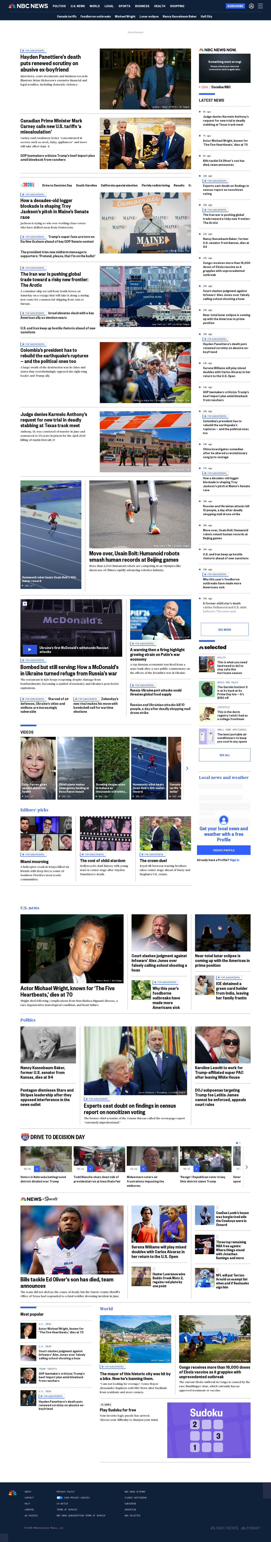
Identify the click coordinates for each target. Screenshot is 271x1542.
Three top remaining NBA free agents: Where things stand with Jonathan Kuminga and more (231, 1249)
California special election (119, 185)
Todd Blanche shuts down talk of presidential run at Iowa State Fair (97, 1179)
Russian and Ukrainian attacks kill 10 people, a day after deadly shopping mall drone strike (160, 708)
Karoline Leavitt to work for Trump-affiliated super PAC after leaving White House (219, 1072)
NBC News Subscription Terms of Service (81, 1515)
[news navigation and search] (260, 6)
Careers (29, 1509)
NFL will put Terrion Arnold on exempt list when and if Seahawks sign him (232, 1281)
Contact (29, 1497)
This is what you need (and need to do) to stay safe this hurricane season (232, 667)
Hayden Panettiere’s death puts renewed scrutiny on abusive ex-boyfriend (50, 63)
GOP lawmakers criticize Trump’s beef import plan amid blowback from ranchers (57, 157)
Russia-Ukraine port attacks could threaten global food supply (156, 692)
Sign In (234, 860)
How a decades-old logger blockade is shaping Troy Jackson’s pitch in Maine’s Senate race (54, 208)
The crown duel (153, 860)
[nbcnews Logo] (13, 1492)
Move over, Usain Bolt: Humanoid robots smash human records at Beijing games (134, 556)
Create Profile (224, 850)
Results (179, 185)
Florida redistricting (156, 185)
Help (27, 1503)
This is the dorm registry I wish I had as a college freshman (232, 715)
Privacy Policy (66, 1491)
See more (224, 629)
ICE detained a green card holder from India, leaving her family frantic (232, 990)
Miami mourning (34, 861)
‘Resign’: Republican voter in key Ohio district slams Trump (202, 1179)
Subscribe (130, 1503)
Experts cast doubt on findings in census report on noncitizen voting (226, 189)
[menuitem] (59, 6)
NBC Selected (132, 1515)
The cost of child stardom (102, 860)
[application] (145, 143)
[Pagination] (237, 1143)
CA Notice (62, 1503)
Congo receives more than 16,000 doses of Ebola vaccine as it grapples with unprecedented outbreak (226, 269)
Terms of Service (67, 1509)
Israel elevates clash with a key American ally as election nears (57, 315)
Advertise (130, 1509)
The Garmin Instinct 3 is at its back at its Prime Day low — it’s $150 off (232, 692)
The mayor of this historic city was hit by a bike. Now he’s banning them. (135, 1376)
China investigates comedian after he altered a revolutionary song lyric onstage (225, 453)
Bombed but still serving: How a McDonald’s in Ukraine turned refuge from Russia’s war (69, 670)
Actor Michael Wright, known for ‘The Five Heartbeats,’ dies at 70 (225, 142)
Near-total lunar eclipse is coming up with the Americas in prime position (226, 319)
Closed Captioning (136, 1497)
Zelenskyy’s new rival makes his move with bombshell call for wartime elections (95, 705)
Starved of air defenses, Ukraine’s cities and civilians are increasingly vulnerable (44, 705)
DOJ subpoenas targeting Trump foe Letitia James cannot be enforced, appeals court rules (220, 1097)
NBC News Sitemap (135, 1491)
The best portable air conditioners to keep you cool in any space (232, 737)
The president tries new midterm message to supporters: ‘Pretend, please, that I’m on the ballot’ (57, 253)
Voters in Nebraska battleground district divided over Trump (43, 1179)
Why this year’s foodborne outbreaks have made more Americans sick (222, 583)
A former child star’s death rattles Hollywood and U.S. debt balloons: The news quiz (225, 607)
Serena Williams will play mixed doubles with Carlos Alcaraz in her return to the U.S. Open (227, 372)
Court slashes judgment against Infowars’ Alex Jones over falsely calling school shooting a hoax (226, 295)
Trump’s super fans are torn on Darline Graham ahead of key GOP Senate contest (57, 238)
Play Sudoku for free (118, 1409)
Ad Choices (31, 1515)
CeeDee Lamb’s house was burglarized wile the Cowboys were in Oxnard (232, 1218)
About (28, 1491)
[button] (109, 6)
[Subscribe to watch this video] (71, 628)
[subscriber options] (251, 6)
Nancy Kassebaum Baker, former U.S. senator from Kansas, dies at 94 (226, 243)
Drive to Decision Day (57, 185)
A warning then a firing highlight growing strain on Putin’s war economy (157, 654)
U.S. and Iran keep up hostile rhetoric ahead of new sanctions (57, 330)
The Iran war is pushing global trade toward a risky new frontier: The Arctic (54, 279)
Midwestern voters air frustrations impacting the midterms (145, 1181)
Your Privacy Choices (76, 1497)
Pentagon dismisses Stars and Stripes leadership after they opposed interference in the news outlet (47, 1097)
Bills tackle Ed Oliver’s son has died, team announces (224, 162)
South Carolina (86, 185)
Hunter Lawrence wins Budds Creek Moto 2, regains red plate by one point (169, 1279)
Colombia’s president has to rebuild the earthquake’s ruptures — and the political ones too (54, 355)
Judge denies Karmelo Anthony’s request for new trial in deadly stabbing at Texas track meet (53, 419)
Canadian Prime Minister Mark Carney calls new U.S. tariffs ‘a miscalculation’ (51, 126)
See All (225, 755)
